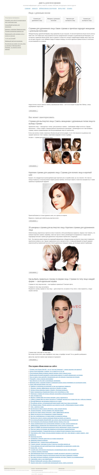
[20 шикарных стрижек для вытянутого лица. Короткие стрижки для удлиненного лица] (62, 258)
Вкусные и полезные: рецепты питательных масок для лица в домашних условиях (54, 455)
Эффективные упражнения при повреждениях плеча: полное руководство (52, 425)
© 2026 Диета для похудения (9, 468)
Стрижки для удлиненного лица (37, 19)
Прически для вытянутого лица (70, 19)
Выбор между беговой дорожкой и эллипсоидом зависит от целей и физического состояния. (56, 375)
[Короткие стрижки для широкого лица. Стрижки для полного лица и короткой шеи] (62, 198)
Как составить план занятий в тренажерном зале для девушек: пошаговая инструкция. (55, 377)
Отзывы (69, 8)
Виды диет (62, 8)
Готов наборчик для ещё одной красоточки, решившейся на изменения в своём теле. (55, 446)
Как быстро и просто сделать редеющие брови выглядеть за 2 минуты (51, 418)
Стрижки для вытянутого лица (87, 19)
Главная (27, 8)
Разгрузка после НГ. (36, 437)
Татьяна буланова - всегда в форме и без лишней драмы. (47, 410)
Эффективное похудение (48, 8)
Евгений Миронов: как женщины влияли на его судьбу (46, 401)
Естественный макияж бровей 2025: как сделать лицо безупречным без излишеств (54, 420)
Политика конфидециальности (37, 470)
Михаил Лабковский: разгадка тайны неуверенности (46, 461)
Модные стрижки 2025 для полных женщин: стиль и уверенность (49, 397)
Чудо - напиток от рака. (37, 407)
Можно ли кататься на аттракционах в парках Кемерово (47, 414)
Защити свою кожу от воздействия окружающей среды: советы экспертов (52, 463)
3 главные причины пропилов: (39, 451)
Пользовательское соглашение (41, 468)
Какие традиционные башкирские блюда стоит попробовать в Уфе (50, 392)
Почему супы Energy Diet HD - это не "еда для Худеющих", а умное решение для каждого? (56, 369)
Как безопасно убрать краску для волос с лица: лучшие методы (49, 409)
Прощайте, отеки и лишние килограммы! (41, 379)
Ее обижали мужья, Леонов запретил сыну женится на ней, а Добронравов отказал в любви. (57, 405)
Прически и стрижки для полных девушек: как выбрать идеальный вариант (52, 394)
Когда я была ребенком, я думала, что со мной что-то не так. (47, 371)
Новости (35, 8)
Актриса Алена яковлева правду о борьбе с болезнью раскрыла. (49, 390)
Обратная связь (61, 468)
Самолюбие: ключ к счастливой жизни (41, 459)
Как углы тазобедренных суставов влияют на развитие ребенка (49, 416)
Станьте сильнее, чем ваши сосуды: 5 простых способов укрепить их (50, 444)
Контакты (33, 468)
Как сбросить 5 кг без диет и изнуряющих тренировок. (45, 381)
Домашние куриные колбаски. (39, 440)
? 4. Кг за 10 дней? (10, 38)
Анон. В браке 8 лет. (36, 395)
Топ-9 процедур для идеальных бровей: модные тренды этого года (50, 422)
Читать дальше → (33, 110)
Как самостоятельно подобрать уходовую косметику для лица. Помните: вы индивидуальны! (57, 457)
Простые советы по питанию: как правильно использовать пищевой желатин (53, 429)
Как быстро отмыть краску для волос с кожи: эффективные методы (50, 412)
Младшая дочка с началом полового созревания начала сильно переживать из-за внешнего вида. (58, 382)
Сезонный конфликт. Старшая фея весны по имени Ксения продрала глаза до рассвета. (56, 431)
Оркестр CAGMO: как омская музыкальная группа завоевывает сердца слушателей (55, 427)
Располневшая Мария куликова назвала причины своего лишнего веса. (50, 373)
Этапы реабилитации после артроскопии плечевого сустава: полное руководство (54, 423)
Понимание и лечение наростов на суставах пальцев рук (47, 438)
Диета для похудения (49, 3)
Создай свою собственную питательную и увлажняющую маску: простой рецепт (54, 450)
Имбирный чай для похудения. (14, 41)
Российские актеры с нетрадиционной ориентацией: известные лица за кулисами (54, 403)
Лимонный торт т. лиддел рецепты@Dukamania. (44, 442)
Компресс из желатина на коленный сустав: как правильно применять (51, 386)
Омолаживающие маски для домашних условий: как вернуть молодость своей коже (55, 453)
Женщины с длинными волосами (53, 19)
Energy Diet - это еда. (37, 448)
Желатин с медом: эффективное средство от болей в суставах (49, 388)
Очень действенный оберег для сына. (41, 384)
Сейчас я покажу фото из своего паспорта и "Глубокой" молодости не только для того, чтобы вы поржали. (61, 399)
